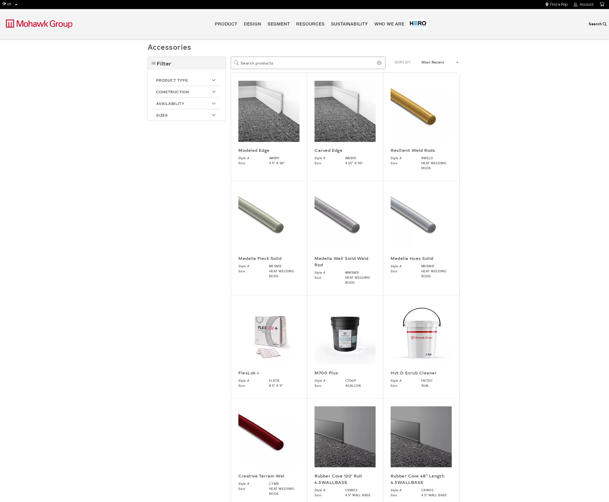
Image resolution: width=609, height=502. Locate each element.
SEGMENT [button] (279, 24)
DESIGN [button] (252, 24)
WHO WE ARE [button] (389, 24)
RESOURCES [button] (310, 24)
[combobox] (308, 63)
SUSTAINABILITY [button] (349, 24)
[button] (186, 80)
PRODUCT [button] (226, 24)
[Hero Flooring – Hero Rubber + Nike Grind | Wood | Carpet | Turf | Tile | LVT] (417, 24)
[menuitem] (559, 4)
